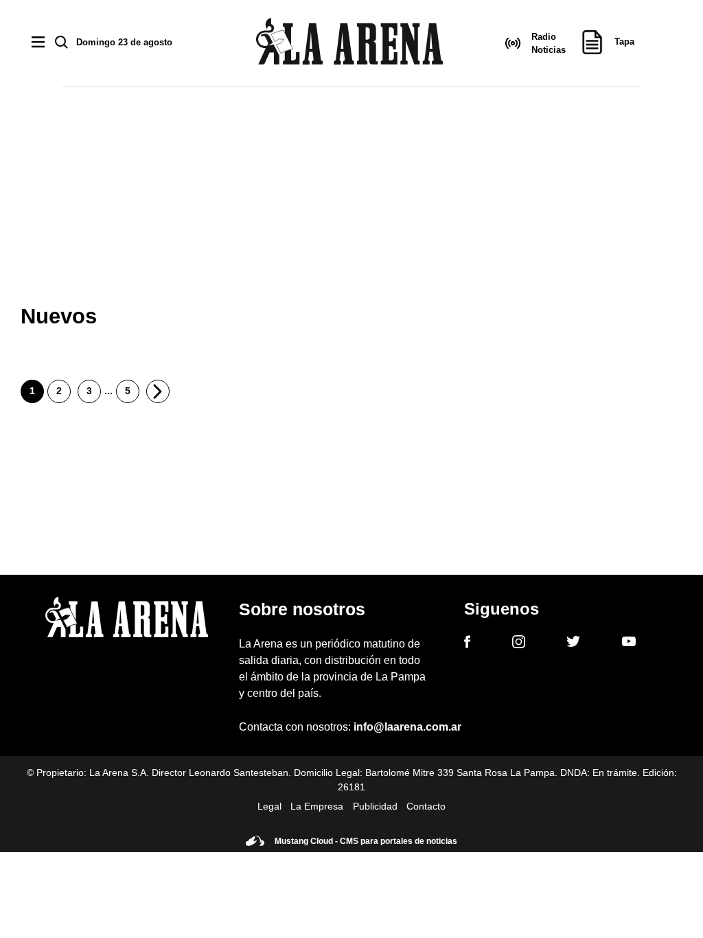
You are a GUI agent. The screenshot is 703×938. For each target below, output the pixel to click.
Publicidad (375, 806)
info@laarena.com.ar (407, 727)
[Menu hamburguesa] (38, 43)
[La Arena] (349, 43)
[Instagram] (518, 644)
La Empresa (316, 806)
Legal (269, 806)
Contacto (426, 806)
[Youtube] (629, 643)
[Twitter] (573, 643)
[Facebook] (467, 644)
